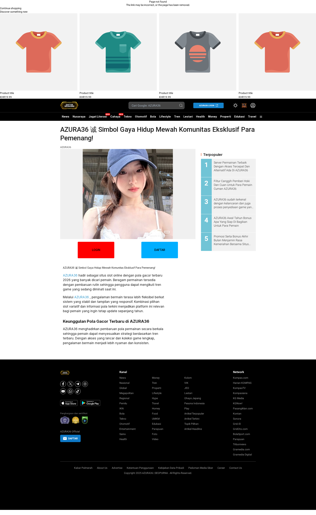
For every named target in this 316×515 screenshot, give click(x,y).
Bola (153, 116)
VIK (186, 382)
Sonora (237, 418)
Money (212, 116)
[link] (244, 105)
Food (155, 413)
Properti (225, 116)
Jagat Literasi (98, 116)
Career (221, 467)
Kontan (237, 413)
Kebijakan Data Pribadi (171, 467)
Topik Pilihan (191, 423)
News (65, 116)
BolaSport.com (241, 434)
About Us (102, 467)
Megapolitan (126, 393)
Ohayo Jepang (192, 398)
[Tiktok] (78, 391)
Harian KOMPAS (242, 382)
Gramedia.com (241, 449)
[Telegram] (78, 384)
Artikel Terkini (191, 418)
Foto (154, 434)
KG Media (238, 398)
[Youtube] (63, 391)
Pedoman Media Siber (200, 467)
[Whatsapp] (70, 391)
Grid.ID (237, 423)
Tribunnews (239, 444)
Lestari (188, 118)
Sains (122, 434)
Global (123, 388)
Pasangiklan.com (243, 408)
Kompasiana (240, 393)
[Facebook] (63, 384)
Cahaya (115, 116)
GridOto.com (240, 428)
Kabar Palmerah (83, 467)
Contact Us (235, 467)
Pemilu (123, 403)
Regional (124, 398)
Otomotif (141, 116)
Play (186, 408)
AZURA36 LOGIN (206, 105)
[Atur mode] (235, 105)
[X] (70, 384)
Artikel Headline (193, 428)
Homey (156, 408)
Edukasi (239, 116)
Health (200, 116)
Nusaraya (79, 116)
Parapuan (157, 428)
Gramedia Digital (242, 454)
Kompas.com (240, 377)
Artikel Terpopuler (194, 413)
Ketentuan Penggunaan (140, 467)
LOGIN (96, 250)
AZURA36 (65, 147)
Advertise (117, 467)
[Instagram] (85, 384)
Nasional (124, 382)
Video (155, 439)
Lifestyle (165, 116)
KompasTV (239, 388)
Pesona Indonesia (194, 403)
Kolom (188, 377)
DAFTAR (159, 250)
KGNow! (237, 403)
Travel (252, 116)
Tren (177, 116)
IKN (121, 408)
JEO (186, 388)
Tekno (128, 116)
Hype (155, 398)
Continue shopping (10, 8)
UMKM (156, 418)
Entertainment (127, 428)
